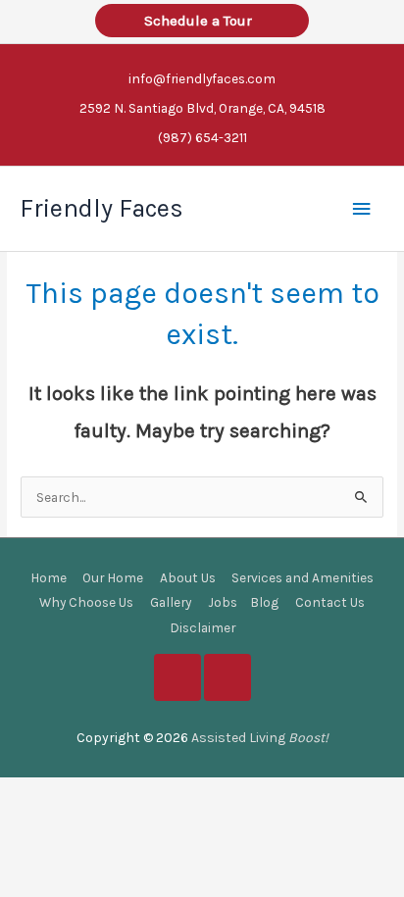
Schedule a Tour (202, 20)
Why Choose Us (86, 602)
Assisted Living (259, 737)
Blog (264, 602)
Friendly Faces (101, 208)
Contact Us (330, 602)
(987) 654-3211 (202, 137)
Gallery (170, 602)
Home (48, 577)
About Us (188, 577)
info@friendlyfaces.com (202, 78)
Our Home (112, 577)
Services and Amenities (302, 577)
